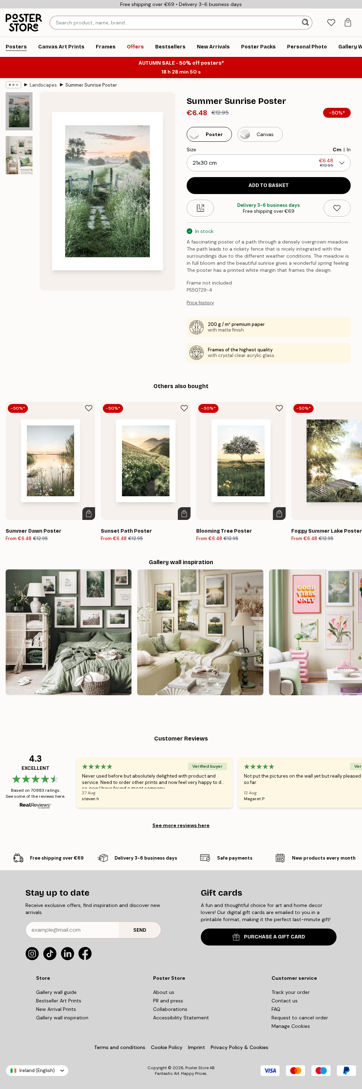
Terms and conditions (119, 1047)
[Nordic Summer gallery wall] (200, 632)
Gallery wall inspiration (62, 1017)
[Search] (306, 23)
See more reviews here (181, 825)
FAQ (276, 1009)
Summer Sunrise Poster (91, 85)
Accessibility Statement (181, 1017)
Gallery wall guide (56, 992)
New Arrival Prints (56, 1009)
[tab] (331, 23)
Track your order (291, 992)
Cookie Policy (166, 1047)
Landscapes (43, 85)
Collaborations (170, 1009)
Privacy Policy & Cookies (239, 1047)
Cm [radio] (337, 149)
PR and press (168, 1000)
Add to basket (269, 185)
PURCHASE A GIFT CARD (274, 937)
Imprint (196, 1047)
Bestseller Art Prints (58, 1000)
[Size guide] (200, 208)
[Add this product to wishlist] (337, 208)
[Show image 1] (19, 111)
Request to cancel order (300, 1017)
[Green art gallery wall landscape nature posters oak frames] (69, 632)
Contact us (285, 1000)
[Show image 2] (19, 155)
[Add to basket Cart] (88, 513)
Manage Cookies (291, 1026)
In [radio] (349, 149)
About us (163, 992)
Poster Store (197, 1067)
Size (191, 149)
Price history (200, 303)
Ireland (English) (37, 1070)
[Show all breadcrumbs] (13, 84)
